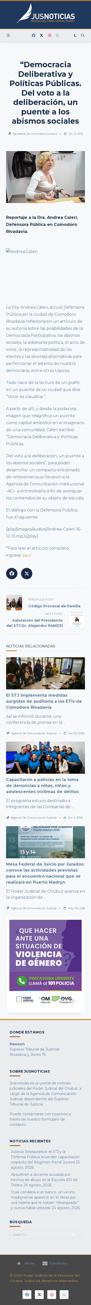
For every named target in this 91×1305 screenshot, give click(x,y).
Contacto (58, 1263)
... (64, 722)
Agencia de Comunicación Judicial (34, 733)
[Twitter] (41, 35)
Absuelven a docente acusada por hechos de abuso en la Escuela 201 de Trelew (44, 1179)
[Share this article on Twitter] (26, 573)
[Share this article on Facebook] (11, 573)
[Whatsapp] (57, 35)
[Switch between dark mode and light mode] (75, 35)
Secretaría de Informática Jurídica (35, 134)
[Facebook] (33, 35)
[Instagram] (49, 35)
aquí (26, 555)
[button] (45, 965)
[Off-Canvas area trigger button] (8, 35)
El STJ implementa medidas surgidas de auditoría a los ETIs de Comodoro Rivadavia (44, 701)
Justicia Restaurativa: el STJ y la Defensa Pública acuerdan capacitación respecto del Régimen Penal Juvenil (45, 1156)
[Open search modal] (82, 35)
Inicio (30, 1263)
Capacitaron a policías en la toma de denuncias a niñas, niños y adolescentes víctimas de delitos (42, 785)
